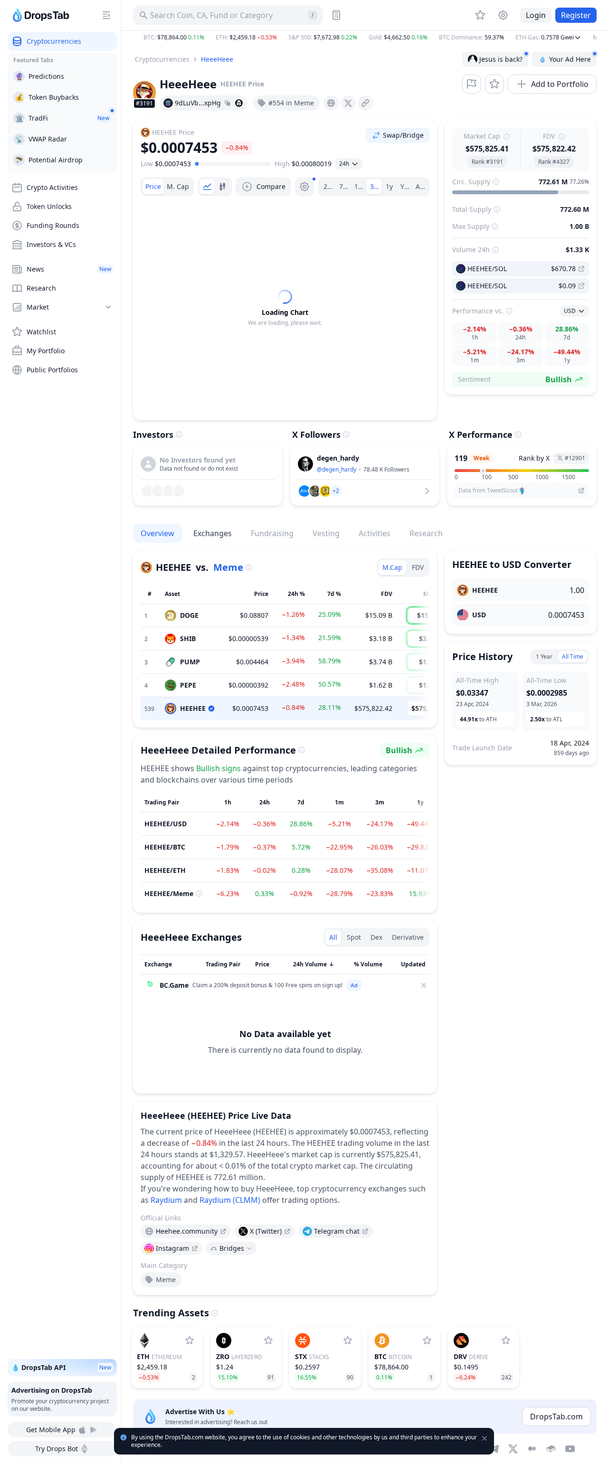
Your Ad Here (570, 59)
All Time (572, 656)
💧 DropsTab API (61, 1367)
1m (359, 186)
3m (375, 186)
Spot (354, 937)
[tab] (153, 186)
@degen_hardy (336, 469)
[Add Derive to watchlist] (505, 1340)
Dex (376, 937)
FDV (418, 567)
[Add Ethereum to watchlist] (189, 1340)
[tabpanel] (285, 308)
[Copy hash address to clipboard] (227, 103)
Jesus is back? (500, 59)
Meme (228, 567)
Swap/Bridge (403, 135)
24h (329, 186)
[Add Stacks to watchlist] (347, 1340)
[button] (365, 37)
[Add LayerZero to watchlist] (268, 1340)
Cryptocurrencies (162, 59)
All (420, 186)
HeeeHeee (217, 59)
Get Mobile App (51, 1429)
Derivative (408, 937)
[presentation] (331, 103)
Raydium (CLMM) (230, 1200)
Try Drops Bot (56, 1448)
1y (389, 186)
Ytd (405, 186)
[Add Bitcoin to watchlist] (427, 1340)
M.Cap (392, 567)
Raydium (166, 1200)
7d (343, 186)
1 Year (544, 656)
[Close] (424, 985)
